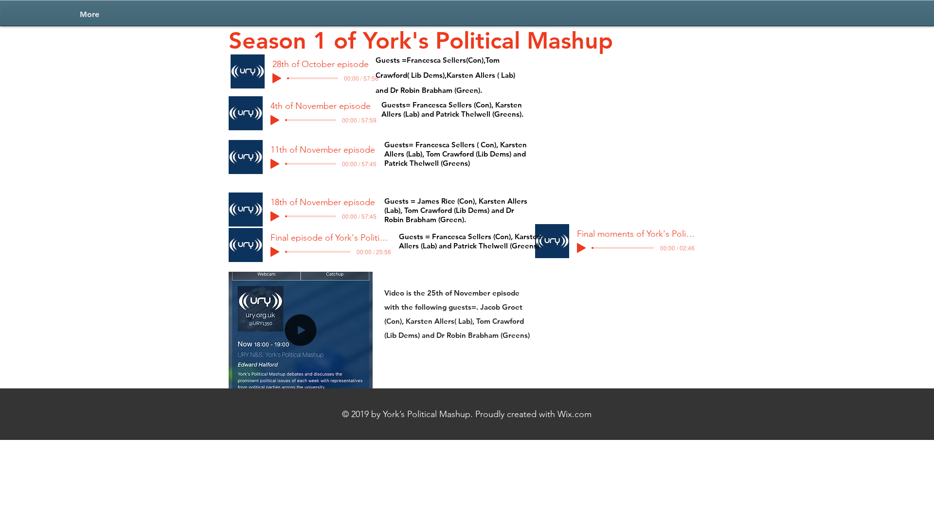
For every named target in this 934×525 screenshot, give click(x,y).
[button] (301, 376)
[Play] (276, 78)
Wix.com (574, 414)
